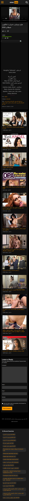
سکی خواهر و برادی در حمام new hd (11, 497)
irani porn (8, 99)
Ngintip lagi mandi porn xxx (9, 456)
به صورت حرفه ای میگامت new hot (10, 468)
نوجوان (3, 102)
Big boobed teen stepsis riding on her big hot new (13, 449)
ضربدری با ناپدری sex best (9, 434)
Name (3, 384)
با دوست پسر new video (8, 485)
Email (3, 390)
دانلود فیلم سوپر (18, 101)
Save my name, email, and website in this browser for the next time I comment (15, 404)
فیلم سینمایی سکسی (12, 102)
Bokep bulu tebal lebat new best (10, 453)
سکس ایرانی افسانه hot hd (9, 446)
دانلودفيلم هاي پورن (20, 102)
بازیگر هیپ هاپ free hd (8, 465)
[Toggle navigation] (2, 2)
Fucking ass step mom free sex (10, 475)
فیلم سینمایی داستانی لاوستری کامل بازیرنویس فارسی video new (13, 494)
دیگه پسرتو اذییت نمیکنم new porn (10, 462)
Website (3, 397)
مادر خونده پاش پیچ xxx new (9, 483)
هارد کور (3, 104)
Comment (4, 365)
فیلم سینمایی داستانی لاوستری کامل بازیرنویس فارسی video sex (13, 489)
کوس (6, 102)
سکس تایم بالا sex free (8, 443)
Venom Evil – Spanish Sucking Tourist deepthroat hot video (11, 471)
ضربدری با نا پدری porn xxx (9, 437)
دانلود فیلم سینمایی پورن (9, 101)
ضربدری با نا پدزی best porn (9, 440)
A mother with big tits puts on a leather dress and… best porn (13, 479)
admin (6, 96)
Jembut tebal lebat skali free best (10, 459)
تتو (21, 101)
